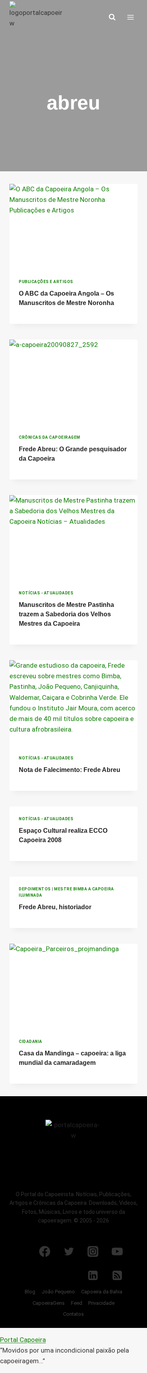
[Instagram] (93, 1251)
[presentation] (73, 226)
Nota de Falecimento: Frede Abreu (69, 769)
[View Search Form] (112, 17)
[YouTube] (117, 1251)
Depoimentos (35, 889)
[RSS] (117, 1275)
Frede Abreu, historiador (55, 907)
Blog (30, 1292)
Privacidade (101, 1303)
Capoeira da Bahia (101, 1292)
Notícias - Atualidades (46, 593)
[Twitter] (69, 1251)
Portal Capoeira (23, 1340)
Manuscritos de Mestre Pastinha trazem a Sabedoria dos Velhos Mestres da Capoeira (66, 614)
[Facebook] (45, 1251)
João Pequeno (58, 1292)
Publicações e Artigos (46, 282)
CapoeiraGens (49, 1303)
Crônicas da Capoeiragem (49, 437)
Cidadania (30, 1041)
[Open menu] (130, 17)
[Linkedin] (93, 1275)
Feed (76, 1303)
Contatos (73, 1314)
